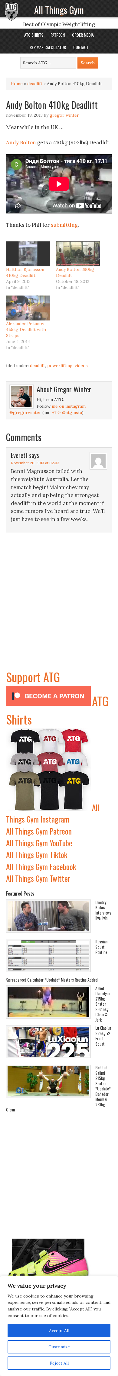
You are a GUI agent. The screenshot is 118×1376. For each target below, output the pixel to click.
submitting (64, 225)
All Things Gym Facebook (41, 866)
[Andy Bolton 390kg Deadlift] (78, 253)
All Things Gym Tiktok (36, 854)
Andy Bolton (21, 142)
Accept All (59, 1330)
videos (81, 365)
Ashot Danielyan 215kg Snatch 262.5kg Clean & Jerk (102, 1004)
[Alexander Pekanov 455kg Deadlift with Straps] (28, 308)
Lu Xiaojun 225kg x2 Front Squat (103, 1036)
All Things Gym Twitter (38, 878)
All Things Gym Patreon (39, 831)
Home (17, 83)
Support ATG (33, 676)
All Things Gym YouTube (39, 842)
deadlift (34, 83)
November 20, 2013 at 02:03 (35, 463)
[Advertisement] (59, 609)
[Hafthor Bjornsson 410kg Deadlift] (28, 253)
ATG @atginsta (67, 412)
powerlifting (60, 365)
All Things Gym (59, 10)
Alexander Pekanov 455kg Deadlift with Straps (26, 329)
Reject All (59, 1363)
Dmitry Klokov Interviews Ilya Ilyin (103, 910)
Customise (59, 1347)
